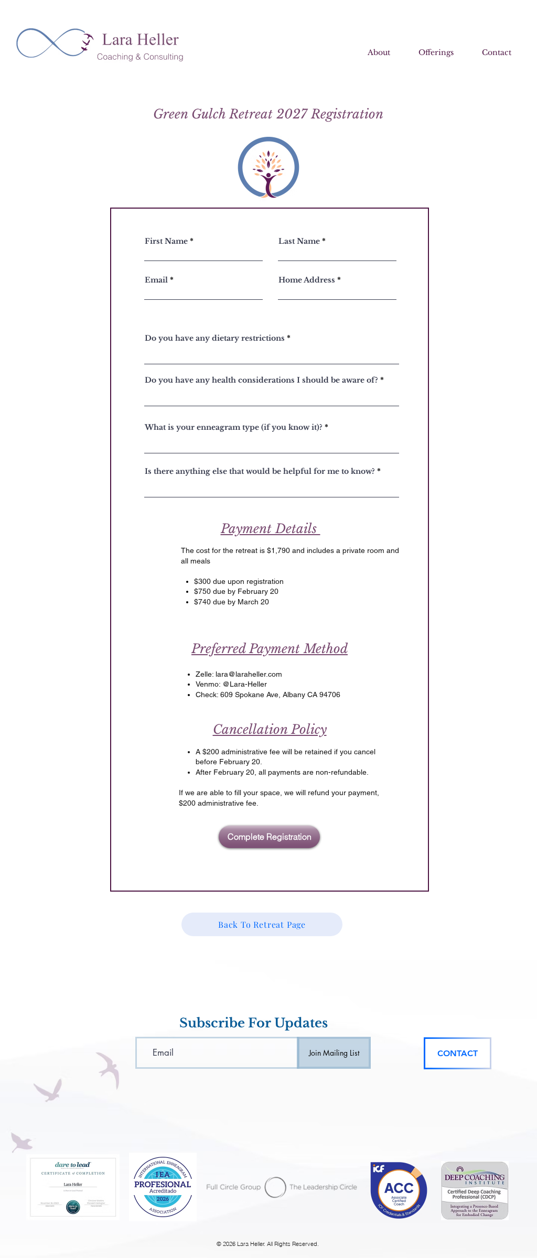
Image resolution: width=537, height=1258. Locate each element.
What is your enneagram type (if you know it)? (234, 427)
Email (156, 280)
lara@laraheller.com (249, 674)
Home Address (306, 280)
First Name (166, 241)
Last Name (299, 241)
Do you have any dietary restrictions (215, 338)
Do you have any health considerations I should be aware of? (261, 380)
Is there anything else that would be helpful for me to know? (260, 471)
